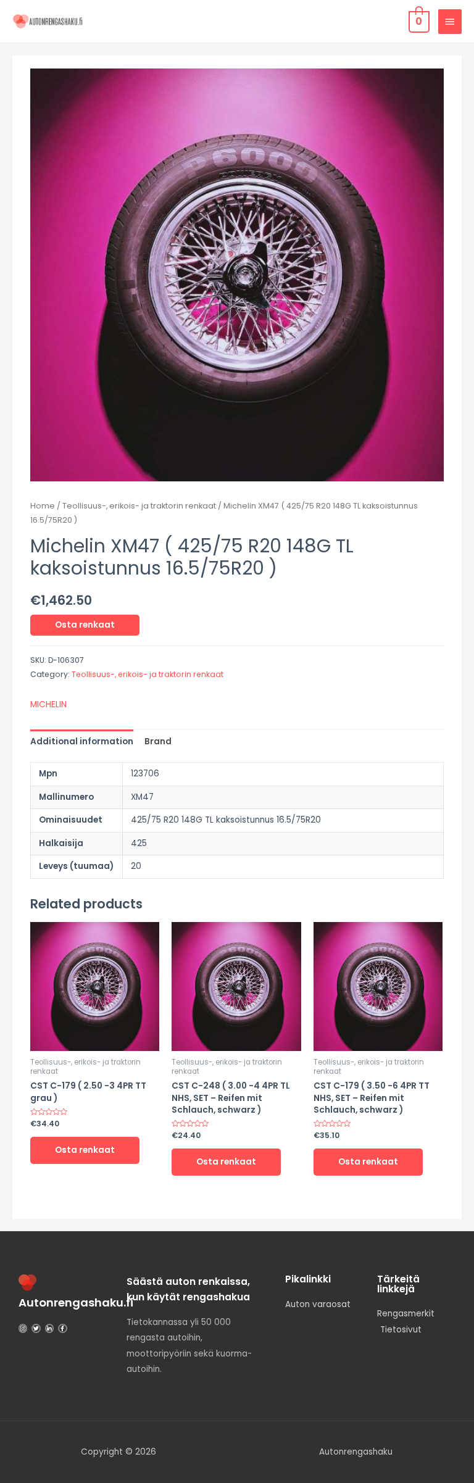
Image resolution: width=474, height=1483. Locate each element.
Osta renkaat (85, 625)
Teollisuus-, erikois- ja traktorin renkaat (139, 506)
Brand (158, 741)
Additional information (81, 741)
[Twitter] (35, 1328)
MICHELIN (48, 704)
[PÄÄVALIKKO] (450, 21)
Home (42, 506)
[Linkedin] (49, 1328)
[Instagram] (23, 1328)
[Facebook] (62, 1328)
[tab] (81, 741)
